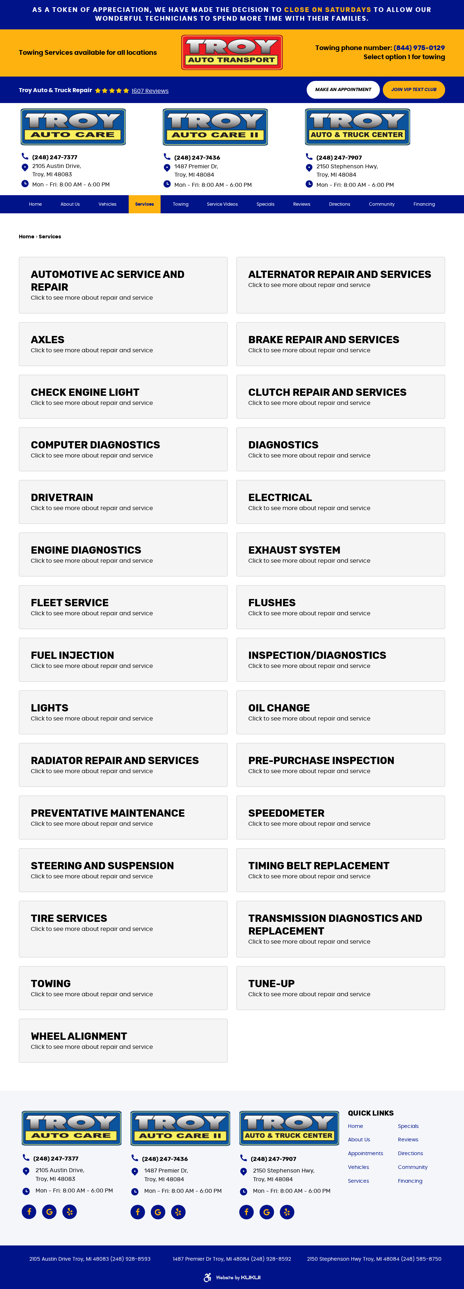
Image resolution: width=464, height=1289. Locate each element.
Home (35, 204)
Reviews (301, 204)
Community (382, 204)
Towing (180, 204)
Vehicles (107, 204)
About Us (70, 204)
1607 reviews (150, 91)
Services (144, 204)
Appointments (365, 1153)
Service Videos (222, 204)
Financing (424, 204)
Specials (265, 204)
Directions (339, 204)
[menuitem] (35, 204)
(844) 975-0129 (419, 48)
